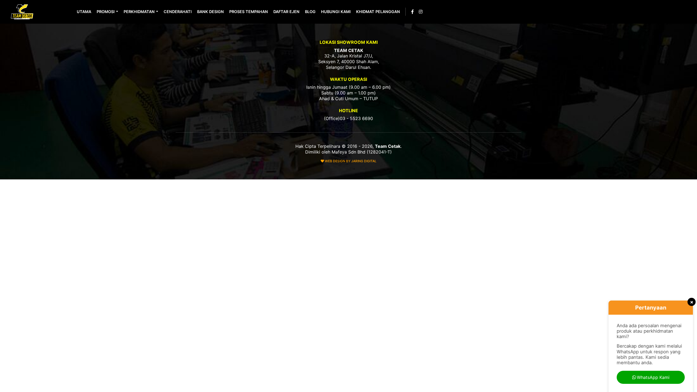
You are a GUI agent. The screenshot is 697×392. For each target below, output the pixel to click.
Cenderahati (178, 11)
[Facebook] (412, 12)
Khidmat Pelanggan (378, 11)
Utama (84, 11)
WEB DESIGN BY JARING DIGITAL (350, 161)
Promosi (106, 11)
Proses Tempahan (248, 11)
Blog (310, 11)
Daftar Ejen (286, 11)
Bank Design (210, 11)
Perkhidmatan (139, 11)
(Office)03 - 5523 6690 (348, 118)
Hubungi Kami (336, 11)
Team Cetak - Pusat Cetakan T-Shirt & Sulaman (22, 11)
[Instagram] (421, 12)
